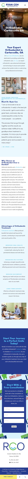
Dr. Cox (16, 60)
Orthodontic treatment (8, 230)
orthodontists (18, 167)
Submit (14, 426)
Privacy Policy (5, 471)
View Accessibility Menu (14, 471)
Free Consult (8, 476)
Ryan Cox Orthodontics (12, 55)
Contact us (19, 349)
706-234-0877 (14, 460)
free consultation (15, 351)
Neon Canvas (18, 473)
